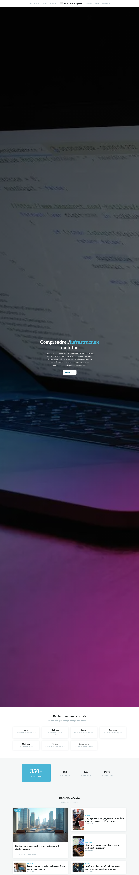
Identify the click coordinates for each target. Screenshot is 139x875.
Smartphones (106, 3)
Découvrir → (69, 372)
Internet (44, 3)
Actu (30, 3)
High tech (37, 3)
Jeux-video (52, 3)
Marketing (89, 3)
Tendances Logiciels (71, 3)
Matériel (97, 3)
